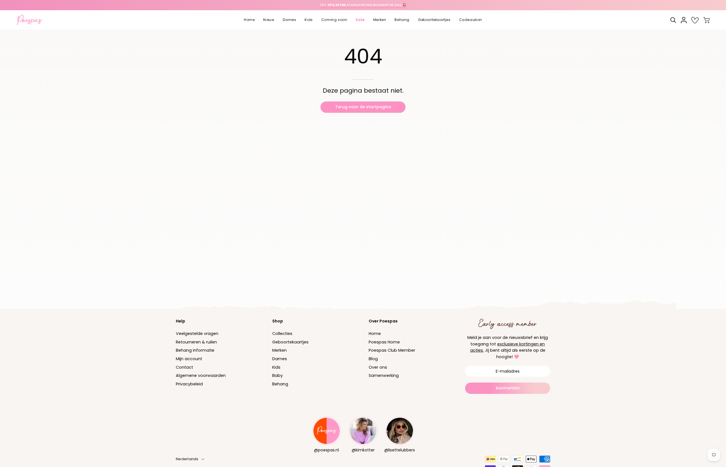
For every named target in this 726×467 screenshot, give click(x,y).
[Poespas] (32, 20)
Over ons (378, 367)
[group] (363, 5)
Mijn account (189, 359)
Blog (373, 359)
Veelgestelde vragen (197, 333)
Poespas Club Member (392, 350)
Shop (277, 321)
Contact (184, 367)
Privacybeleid (189, 384)
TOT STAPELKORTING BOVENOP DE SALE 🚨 (363, 5)
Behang (280, 384)
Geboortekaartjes (290, 342)
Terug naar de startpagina (363, 107)
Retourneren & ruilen (196, 342)
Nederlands (187, 459)
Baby (277, 376)
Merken (279, 350)
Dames (279, 359)
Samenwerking (384, 376)
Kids (276, 367)
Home (375, 333)
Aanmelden (508, 388)
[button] (268, 19)
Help (180, 321)
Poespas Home (384, 342)
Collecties (282, 333)
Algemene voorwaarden (201, 376)
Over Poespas (383, 321)
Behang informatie (195, 350)
